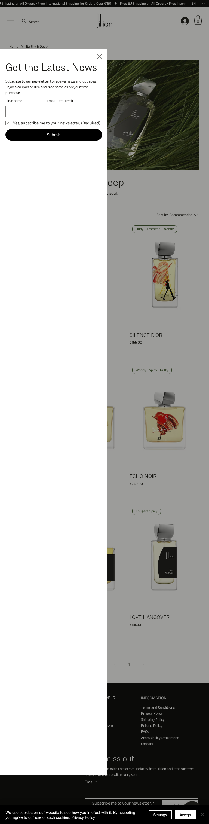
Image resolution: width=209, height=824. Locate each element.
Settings (160, 814)
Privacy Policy (83, 817)
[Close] (202, 815)
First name (13, 101)
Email (60, 101)
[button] (99, 57)
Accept (185, 814)
